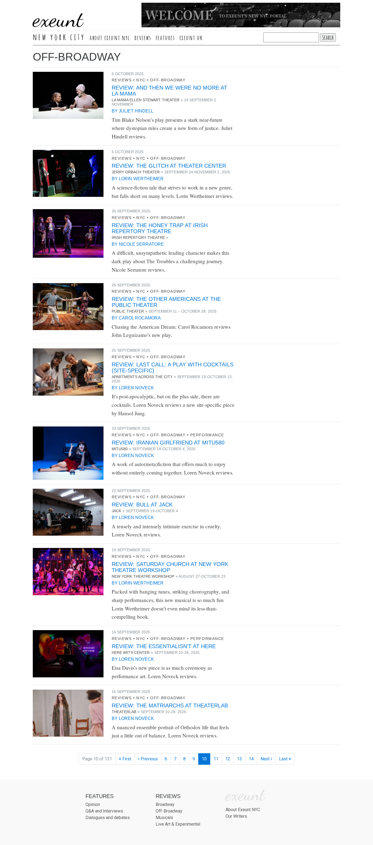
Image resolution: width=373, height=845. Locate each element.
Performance (207, 435)
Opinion (92, 804)
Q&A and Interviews (104, 811)
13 (239, 758)
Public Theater (128, 311)
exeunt (58, 19)
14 (251, 758)
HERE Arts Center (131, 652)
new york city (59, 36)
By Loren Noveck (133, 388)
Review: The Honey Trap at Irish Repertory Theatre (160, 228)
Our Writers (236, 816)
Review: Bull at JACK (142, 505)
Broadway (165, 804)
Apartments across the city (142, 377)
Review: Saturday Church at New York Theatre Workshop (170, 567)
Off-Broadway (167, 80)
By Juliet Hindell (132, 111)
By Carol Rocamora (136, 318)
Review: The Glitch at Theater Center (169, 166)
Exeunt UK (191, 38)
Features (165, 38)
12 (227, 758)
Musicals (164, 817)
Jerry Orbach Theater (136, 172)
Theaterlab (124, 712)
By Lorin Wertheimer (138, 178)
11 (216, 758)
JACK (116, 511)
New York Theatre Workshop (143, 576)
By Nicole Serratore (138, 244)
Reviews (142, 38)
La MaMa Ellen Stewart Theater (145, 100)
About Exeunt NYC (110, 38)
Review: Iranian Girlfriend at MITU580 (168, 443)
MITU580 (120, 449)
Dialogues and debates (107, 817)
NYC (140, 80)
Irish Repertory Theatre (138, 237)
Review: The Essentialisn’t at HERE (164, 646)
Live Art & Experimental (178, 824)
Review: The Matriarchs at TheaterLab (170, 705)
